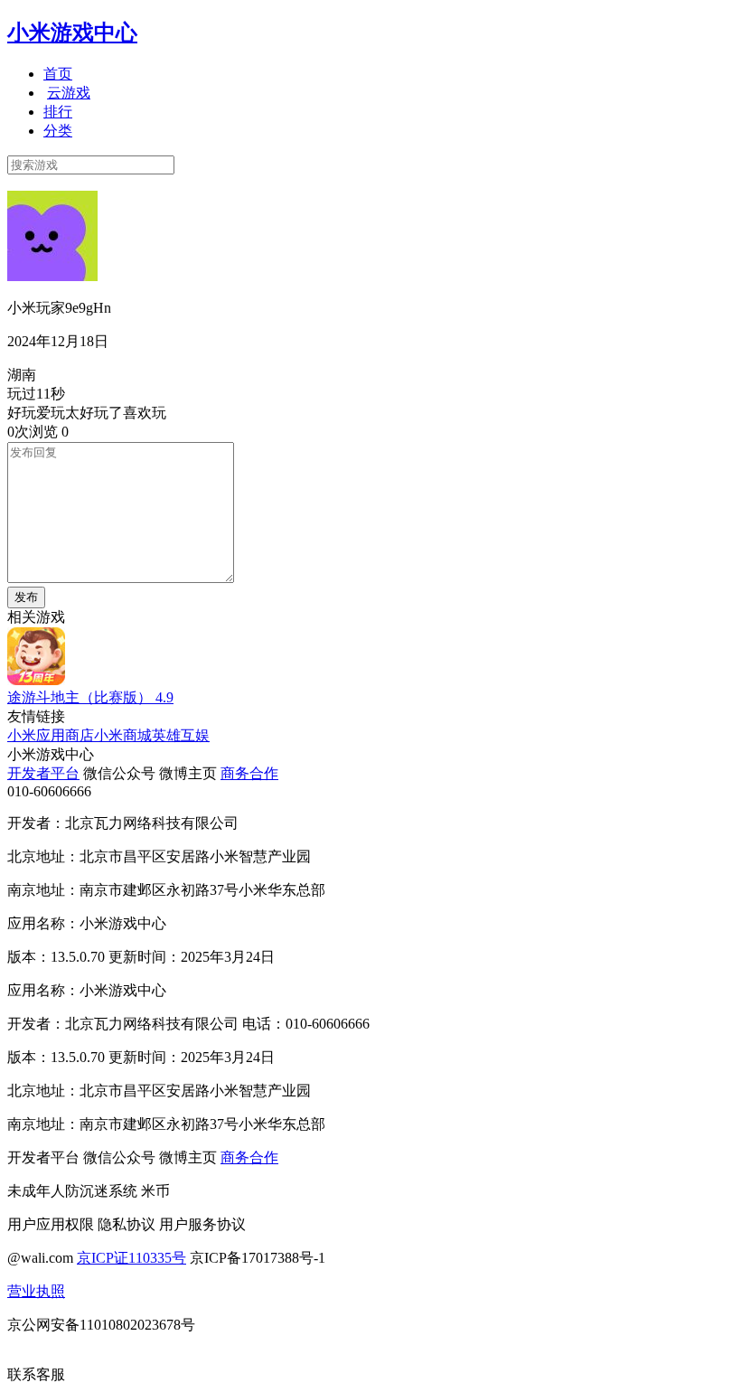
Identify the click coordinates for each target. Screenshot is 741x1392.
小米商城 (123, 735)
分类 (57, 130)
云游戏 (68, 92)
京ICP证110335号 (131, 1257)
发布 (26, 597)
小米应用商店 (50, 735)
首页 (57, 73)
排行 (57, 111)
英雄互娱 (181, 735)
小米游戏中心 (72, 32)
